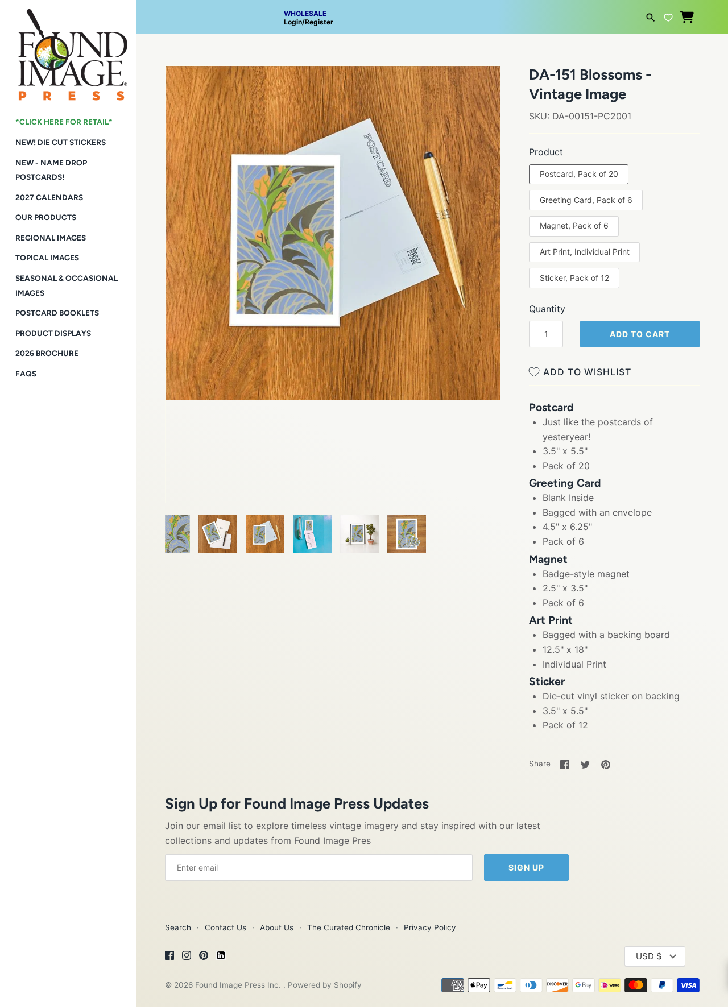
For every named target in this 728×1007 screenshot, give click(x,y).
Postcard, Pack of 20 (579, 174)
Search (178, 927)
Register (319, 22)
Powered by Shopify (325, 984)
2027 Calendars (49, 197)
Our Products (45, 217)
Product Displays (53, 333)
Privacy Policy (430, 927)
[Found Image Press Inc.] (68, 50)
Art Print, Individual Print (585, 251)
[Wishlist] (668, 16)
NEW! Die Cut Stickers (60, 142)
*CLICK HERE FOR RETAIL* (64, 121)
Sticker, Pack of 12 (574, 278)
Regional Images (50, 237)
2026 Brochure (46, 353)
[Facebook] (169, 957)
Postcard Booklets (57, 312)
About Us (276, 927)
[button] (189, 88)
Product (546, 152)
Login (293, 22)
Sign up (526, 867)
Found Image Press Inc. (239, 984)
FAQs (25, 373)
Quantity (547, 308)
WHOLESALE (305, 13)
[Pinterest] (203, 957)
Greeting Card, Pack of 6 (586, 200)
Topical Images (47, 257)
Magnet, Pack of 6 (574, 225)
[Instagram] (186, 957)
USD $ (649, 956)
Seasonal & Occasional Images (66, 285)
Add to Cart (640, 334)
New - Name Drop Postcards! (51, 170)
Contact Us (225, 927)
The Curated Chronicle (348, 927)
